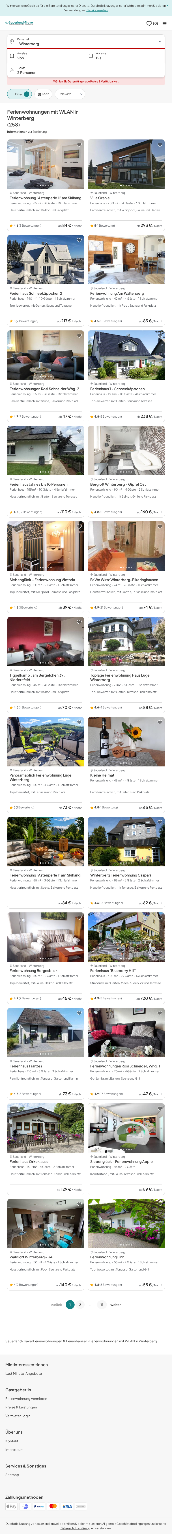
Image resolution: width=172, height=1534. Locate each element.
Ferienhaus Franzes (26, 1066)
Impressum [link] (14, 1449)
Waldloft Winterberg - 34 (31, 1257)
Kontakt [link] (11, 1441)
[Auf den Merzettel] (79, 144)
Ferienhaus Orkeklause (29, 1161)
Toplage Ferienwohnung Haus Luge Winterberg (120, 677)
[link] (126, 1523)
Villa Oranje (100, 197)
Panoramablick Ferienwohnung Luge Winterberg (40, 777)
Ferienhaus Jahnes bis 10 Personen (38, 484)
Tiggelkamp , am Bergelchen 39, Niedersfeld (37, 677)
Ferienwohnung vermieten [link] (26, 1398)
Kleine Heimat (102, 775)
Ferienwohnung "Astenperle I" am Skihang (45, 875)
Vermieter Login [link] (17, 1416)
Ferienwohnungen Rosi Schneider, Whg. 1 (125, 1066)
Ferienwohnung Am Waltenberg (117, 293)
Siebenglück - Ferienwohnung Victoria (42, 579)
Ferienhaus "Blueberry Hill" (113, 970)
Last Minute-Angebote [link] (23, 1373)
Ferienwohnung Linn (107, 1257)
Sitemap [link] (12, 1474)
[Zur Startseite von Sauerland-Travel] (19, 23)
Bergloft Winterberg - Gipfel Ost (118, 484)
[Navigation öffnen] (165, 23)
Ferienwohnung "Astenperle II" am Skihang (45, 197)
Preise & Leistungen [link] (21, 1407)
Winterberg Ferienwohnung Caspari (120, 875)
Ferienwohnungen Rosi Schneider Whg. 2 (44, 388)
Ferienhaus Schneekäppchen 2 (36, 293)
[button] (86, 70)
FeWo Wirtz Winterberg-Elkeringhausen (124, 579)
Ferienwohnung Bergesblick (34, 970)
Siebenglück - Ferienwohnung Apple (121, 1161)
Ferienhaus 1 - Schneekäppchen (117, 388)
